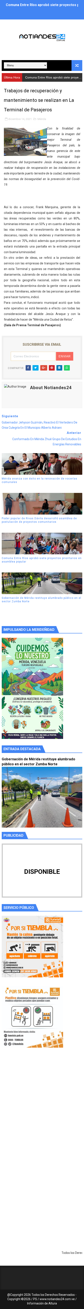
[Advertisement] (42, 1107)
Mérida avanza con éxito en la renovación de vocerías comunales (39, 480)
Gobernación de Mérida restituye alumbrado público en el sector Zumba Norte (41, 599)
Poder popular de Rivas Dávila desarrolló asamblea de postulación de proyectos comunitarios (39, 520)
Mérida (41, 119)
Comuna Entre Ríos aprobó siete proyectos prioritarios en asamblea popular (42, 560)
